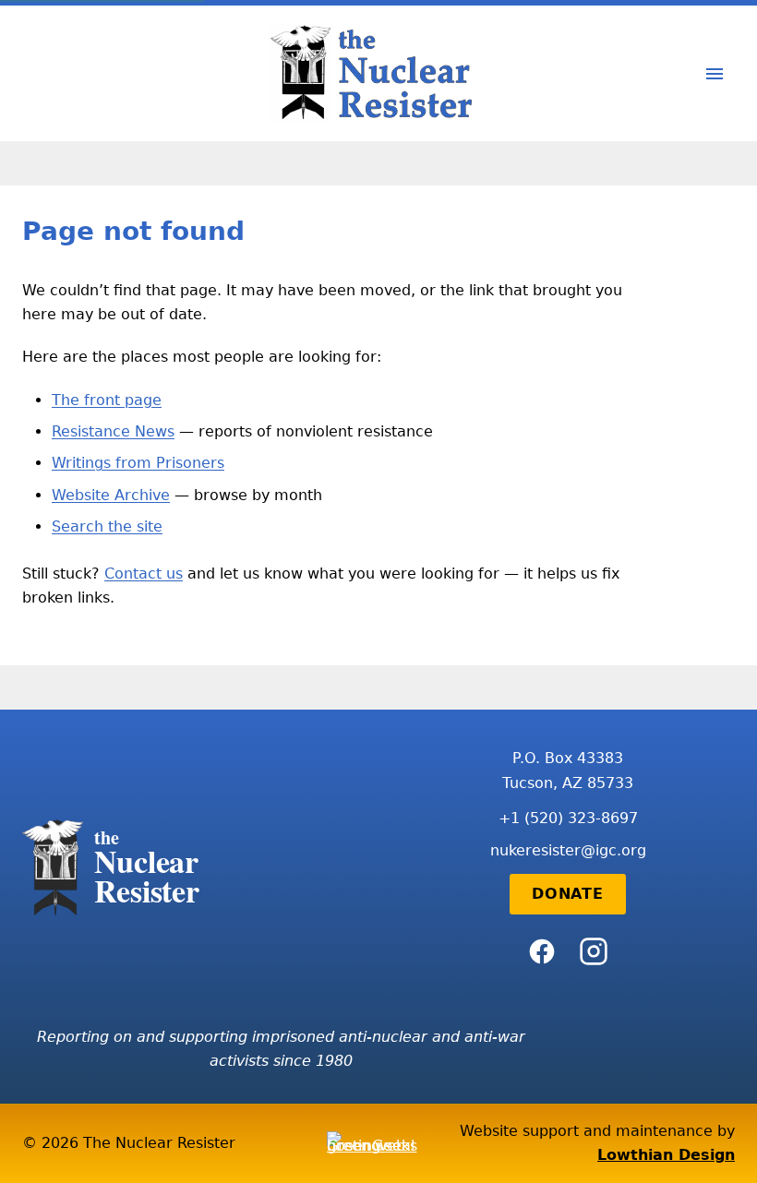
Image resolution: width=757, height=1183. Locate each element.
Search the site (107, 526)
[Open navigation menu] (714, 74)
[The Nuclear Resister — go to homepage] (378, 73)
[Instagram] (593, 951)
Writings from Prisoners (138, 463)
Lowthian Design (666, 1155)
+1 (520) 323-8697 (568, 818)
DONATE (568, 893)
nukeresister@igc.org (568, 850)
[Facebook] (541, 951)
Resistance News (113, 431)
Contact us (143, 573)
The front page (107, 400)
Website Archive (111, 495)
